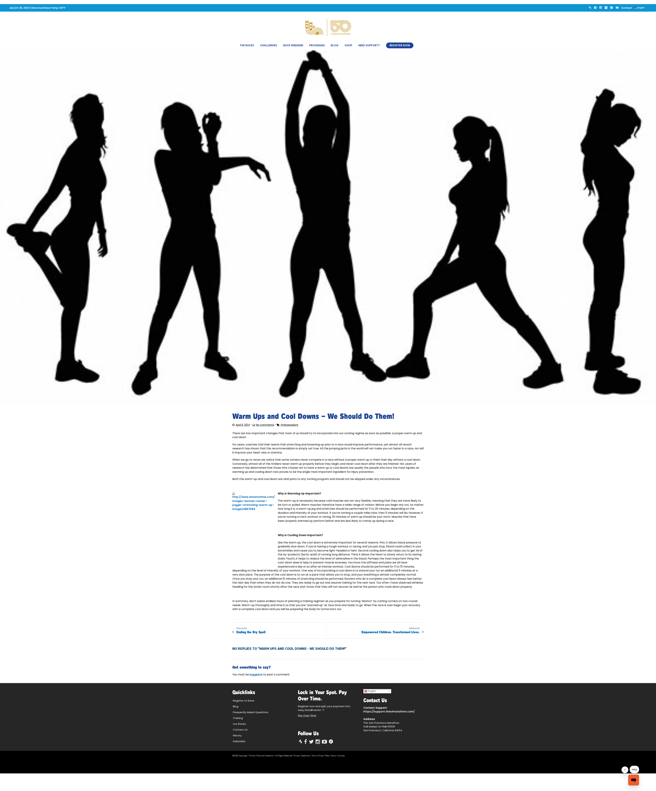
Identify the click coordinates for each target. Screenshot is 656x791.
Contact (626, 7)
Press (327, 755)
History (237, 735)
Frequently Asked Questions (250, 712)
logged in (256, 674)
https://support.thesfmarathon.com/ (389, 711)
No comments (265, 425)
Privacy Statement (302, 755)
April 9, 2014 (243, 425)
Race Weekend (293, 45)
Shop (348, 45)
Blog (334, 45)
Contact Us (240, 729)
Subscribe (239, 741)
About (333, 755)
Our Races (239, 724)
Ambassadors (289, 425)
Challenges (268, 45)
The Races (247, 45)
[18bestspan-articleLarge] (328, 227)
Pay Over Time (307, 715)
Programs (317, 45)
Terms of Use (317, 755)
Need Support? (369, 45)
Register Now (400, 45)
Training (238, 718)
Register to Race (243, 700)
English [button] (371, 691)
